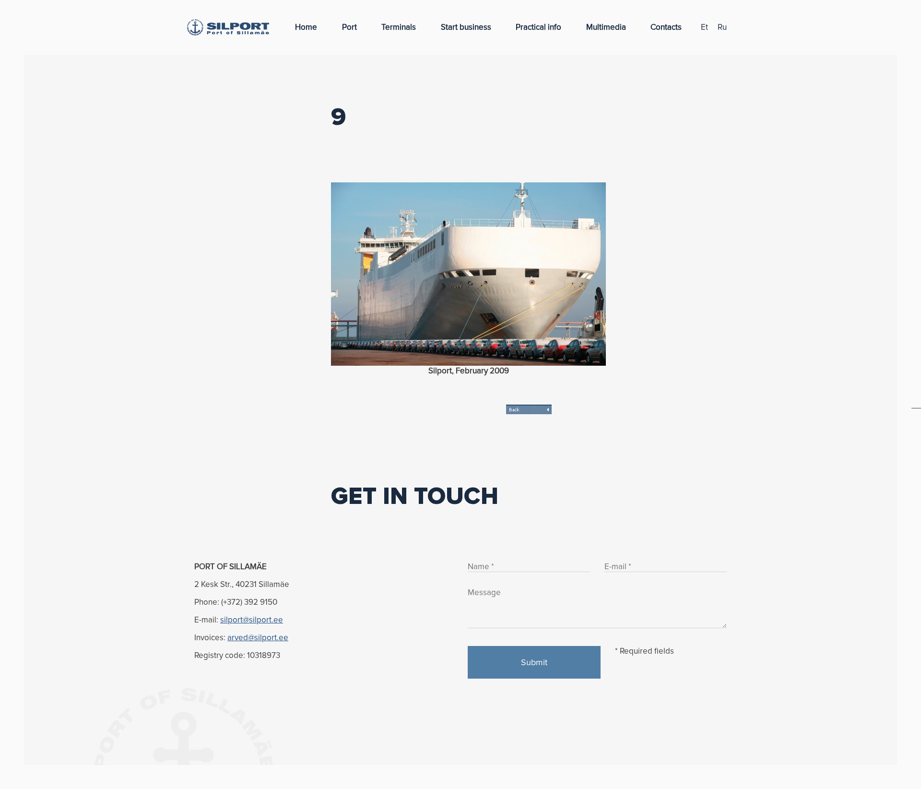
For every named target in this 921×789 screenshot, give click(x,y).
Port (349, 27)
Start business (466, 27)
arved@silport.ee (257, 638)
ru (722, 27)
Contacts (666, 27)
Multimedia (606, 27)
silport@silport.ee (251, 620)
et (704, 27)
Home (306, 27)
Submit (534, 662)
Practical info (538, 27)
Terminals (398, 27)
